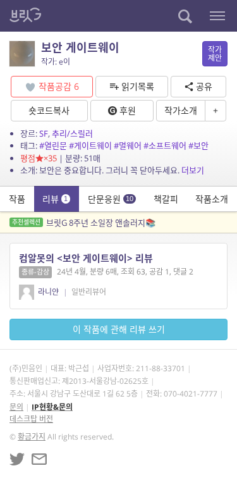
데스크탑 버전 (31, 419)
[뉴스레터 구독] (39, 459)
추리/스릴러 (72, 133)
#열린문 (53, 145)
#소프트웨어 (164, 145)
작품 (17, 199)
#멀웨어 (128, 145)
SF (43, 133)
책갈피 (166, 199)
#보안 (198, 145)
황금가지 (32, 436)
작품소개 (211, 199)
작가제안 (215, 53)
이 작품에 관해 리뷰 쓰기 (119, 329)
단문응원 (110, 199)
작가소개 (180, 110)
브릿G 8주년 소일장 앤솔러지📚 (83, 222)
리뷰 (55, 199)
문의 (16, 407)
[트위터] (17, 459)
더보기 (192, 170)
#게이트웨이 (90, 145)
